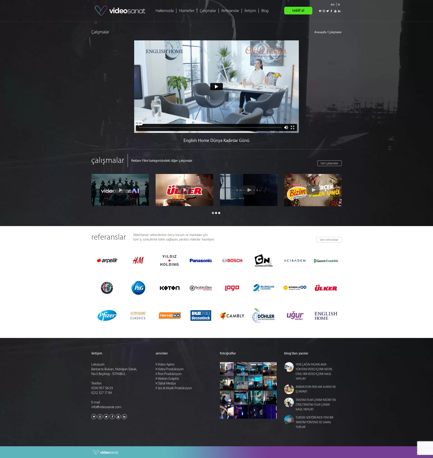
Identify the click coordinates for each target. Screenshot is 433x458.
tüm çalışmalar (329, 163)
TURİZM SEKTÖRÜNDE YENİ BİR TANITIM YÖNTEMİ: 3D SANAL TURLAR (314, 422)
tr (339, 5)
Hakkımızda (165, 11)
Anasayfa (320, 32)
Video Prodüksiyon (170, 369)
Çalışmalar (208, 11)
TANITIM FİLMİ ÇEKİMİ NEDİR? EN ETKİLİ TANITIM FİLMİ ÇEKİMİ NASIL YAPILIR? (316, 404)
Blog (265, 11)
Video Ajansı (165, 364)
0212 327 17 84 (101, 393)
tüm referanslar (329, 239)
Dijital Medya (166, 383)
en (333, 5)
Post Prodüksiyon (169, 374)
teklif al (298, 10)
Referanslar (230, 11)
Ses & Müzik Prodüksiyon (174, 388)
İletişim (250, 11)
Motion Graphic (168, 379)
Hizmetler (186, 11)
